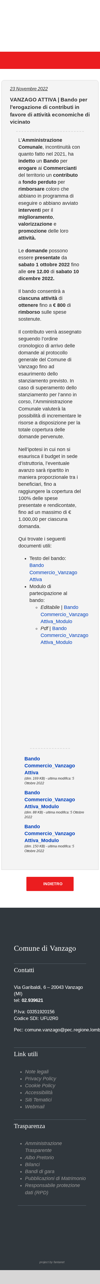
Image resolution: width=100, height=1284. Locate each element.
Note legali (37, 1071)
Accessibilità (38, 1092)
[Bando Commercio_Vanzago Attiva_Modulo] (16, 792)
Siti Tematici (38, 1100)
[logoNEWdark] (50, 8)
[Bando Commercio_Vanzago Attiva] (16, 759)
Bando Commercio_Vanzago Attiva (53, 572)
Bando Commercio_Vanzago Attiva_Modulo (64, 614)
